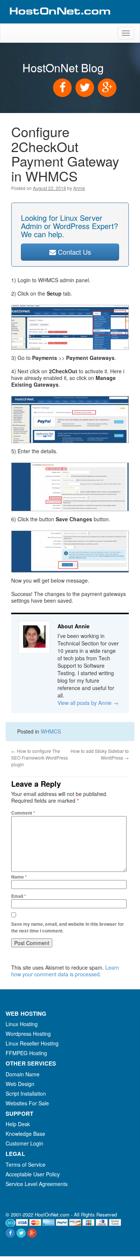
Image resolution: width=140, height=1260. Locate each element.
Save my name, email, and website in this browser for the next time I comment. (67, 927)
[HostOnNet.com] (59, 20)
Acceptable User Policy (33, 1174)
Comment (23, 812)
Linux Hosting (22, 1024)
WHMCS (51, 731)
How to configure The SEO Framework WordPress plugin (39, 757)
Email (18, 896)
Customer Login (24, 1143)
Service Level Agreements (37, 1184)
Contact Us (73, 252)
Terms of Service (26, 1164)
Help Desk (18, 1124)
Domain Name (23, 1074)
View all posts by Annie (87, 702)
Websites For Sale (27, 1103)
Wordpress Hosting (28, 1033)
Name (19, 876)
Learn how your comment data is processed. (65, 971)
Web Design (20, 1083)
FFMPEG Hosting (26, 1053)
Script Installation (26, 1093)
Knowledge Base (25, 1133)
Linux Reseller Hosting (32, 1043)
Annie (79, 188)
